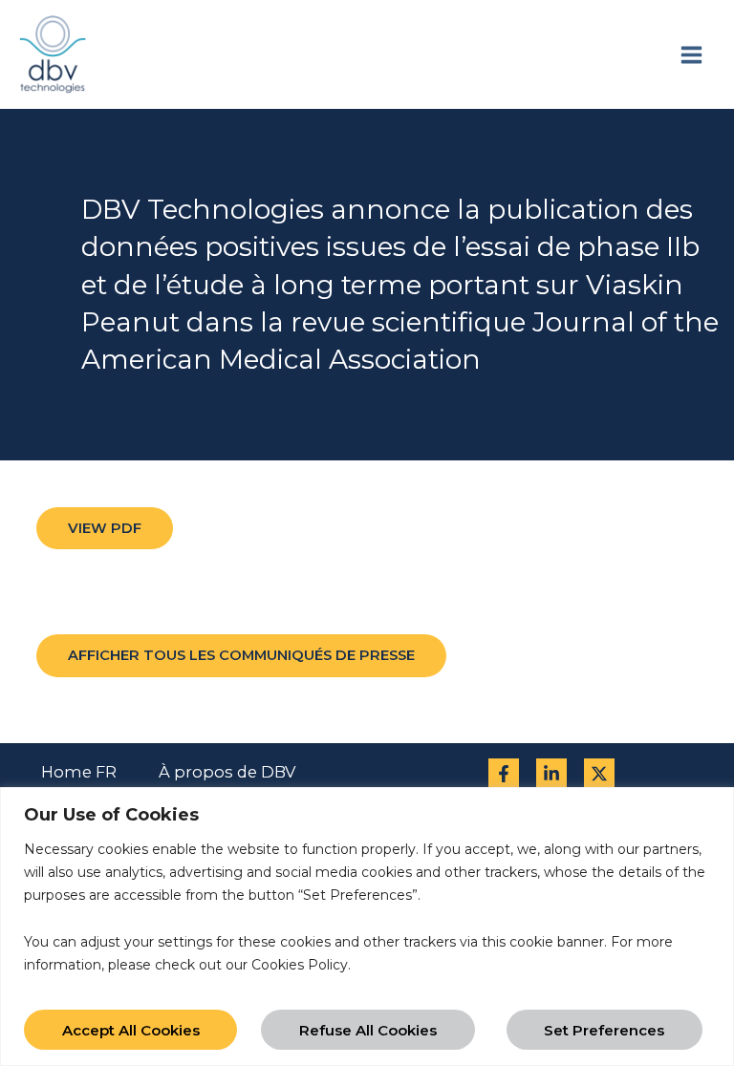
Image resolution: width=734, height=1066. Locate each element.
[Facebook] (503, 773)
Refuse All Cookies (368, 1030)
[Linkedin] (551, 773)
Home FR (79, 771)
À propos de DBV (227, 771)
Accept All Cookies (131, 1030)
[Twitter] (599, 773)
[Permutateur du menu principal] (691, 54)
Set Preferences (604, 1030)
